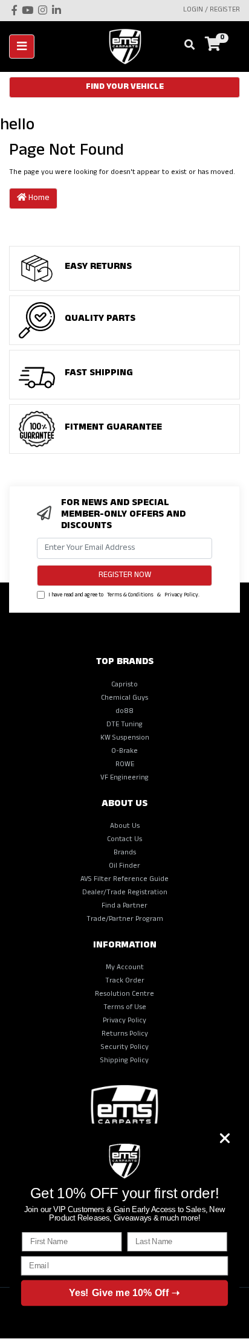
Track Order (124, 981)
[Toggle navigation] (21, 46)
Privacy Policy (181, 595)
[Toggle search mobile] (185, 46)
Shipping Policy (124, 1061)
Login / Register (211, 10)
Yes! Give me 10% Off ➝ (124, 1293)
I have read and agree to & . (123, 595)
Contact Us (124, 839)
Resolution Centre (124, 994)
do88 (124, 711)
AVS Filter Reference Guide (124, 879)
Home (38, 198)
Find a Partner (124, 906)
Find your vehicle (125, 87)
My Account (125, 968)
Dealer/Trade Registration (124, 893)
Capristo (124, 685)
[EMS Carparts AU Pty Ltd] (129, 47)
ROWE (124, 765)
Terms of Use (124, 1007)
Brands (125, 853)
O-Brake (124, 751)
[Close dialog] (224, 1137)
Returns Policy (125, 1034)
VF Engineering (124, 778)
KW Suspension (124, 738)
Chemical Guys (124, 698)
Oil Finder (124, 866)
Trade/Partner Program (124, 919)
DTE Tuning (124, 725)
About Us (125, 826)
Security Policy (125, 1047)
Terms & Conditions (130, 595)
